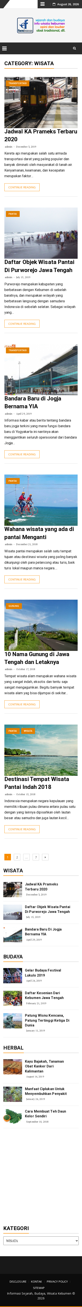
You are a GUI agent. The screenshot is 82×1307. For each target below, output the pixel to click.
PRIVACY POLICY (57, 1281)
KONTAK (36, 1281)
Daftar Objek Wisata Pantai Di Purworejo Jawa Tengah (47, 909)
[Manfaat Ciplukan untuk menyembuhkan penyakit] (12, 1094)
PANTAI (13, 214)
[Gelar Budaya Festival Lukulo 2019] (12, 975)
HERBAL (13, 1048)
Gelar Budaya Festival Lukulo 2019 (43, 972)
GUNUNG (14, 606)
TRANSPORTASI (18, 83)
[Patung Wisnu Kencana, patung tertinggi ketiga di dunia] (12, 1020)
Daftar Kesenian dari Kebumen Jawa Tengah (44, 995)
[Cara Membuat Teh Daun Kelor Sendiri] (12, 1116)
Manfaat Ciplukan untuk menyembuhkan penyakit (46, 1091)
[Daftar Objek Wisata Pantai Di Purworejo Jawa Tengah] (12, 912)
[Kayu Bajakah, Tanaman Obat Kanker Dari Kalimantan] (12, 1066)
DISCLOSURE (18, 1281)
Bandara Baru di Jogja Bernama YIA (43, 931)
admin (8, 146)
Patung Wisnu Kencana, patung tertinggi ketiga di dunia (47, 1020)
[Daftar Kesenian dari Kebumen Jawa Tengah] (12, 998)
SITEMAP (39, 1288)
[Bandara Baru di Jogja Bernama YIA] (12, 934)
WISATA (28, 731)
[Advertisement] (41, 1177)
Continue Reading (22, 187)
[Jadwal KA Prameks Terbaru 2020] (12, 889)
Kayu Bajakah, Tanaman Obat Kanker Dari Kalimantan (44, 1066)
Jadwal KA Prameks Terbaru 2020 (41, 886)
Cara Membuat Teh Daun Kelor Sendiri (45, 1113)
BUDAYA (13, 957)
